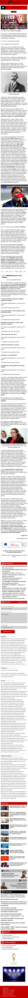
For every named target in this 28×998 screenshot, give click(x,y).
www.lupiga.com (11, 995)
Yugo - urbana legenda (7, 947)
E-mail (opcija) (4, 625)
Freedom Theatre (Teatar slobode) (10, 949)
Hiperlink (6, 892)
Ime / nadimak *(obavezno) (7, 606)
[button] (2, 2)
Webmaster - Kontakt (8, 990)
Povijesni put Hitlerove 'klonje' (9, 945)
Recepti (5, 932)
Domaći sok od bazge (7, 935)
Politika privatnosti (8, 993)
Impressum (6, 988)
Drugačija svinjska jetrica (8, 938)
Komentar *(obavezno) (6, 612)
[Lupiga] (14, 2)
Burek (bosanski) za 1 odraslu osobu (10, 937)
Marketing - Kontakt (8, 992)
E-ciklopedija (8, 942)
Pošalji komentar (7, 631)
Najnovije (4, 803)
